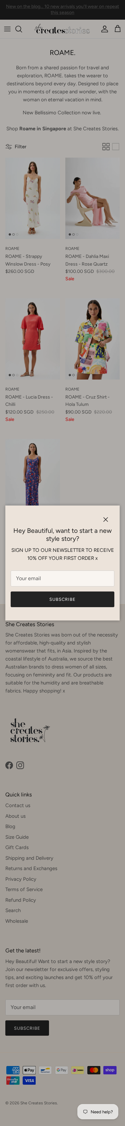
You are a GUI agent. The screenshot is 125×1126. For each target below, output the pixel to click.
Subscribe (62, 599)
